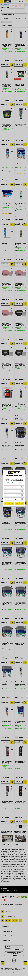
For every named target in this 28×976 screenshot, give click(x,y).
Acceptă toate (19, 503)
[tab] (14, 487)
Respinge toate (9, 503)
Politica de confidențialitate (16, 482)
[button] (9, 487)
